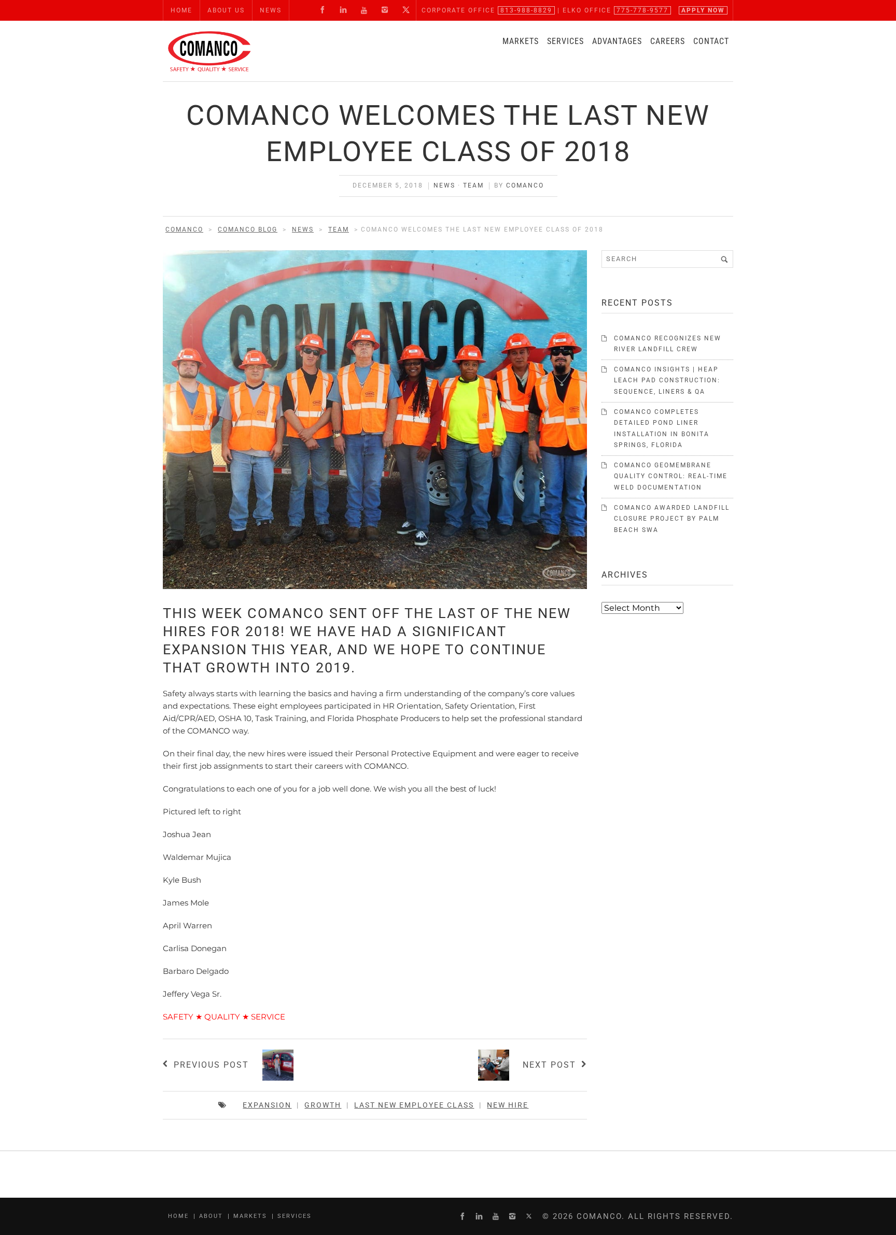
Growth (322, 1105)
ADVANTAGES (617, 41)
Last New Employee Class (414, 1105)
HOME (181, 10)
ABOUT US (226, 10)
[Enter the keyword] (724, 259)
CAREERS (667, 41)
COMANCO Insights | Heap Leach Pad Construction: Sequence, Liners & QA (667, 380)
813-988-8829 (526, 10)
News (444, 185)
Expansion (267, 1105)
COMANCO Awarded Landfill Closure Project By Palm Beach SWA (672, 519)
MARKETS (520, 41)
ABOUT (211, 1216)
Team (473, 185)
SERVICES (565, 41)
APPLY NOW (703, 10)
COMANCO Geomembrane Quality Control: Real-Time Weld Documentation (670, 476)
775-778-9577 (642, 10)
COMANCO (525, 185)
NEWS (271, 10)
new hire (507, 1105)
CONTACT (711, 41)
